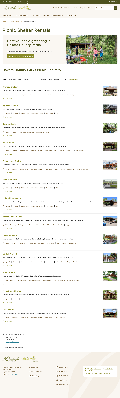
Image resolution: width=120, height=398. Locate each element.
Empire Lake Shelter (12, 161)
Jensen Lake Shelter (12, 217)
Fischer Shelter (10, 179)
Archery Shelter (10, 87)
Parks (27, 2)
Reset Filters (73, 79)
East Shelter (8, 142)
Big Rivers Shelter (11, 105)
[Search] (115, 8)
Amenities (12, 79)
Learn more (8, 98)
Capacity (43, 79)
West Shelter (9, 309)
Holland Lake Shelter (12, 198)
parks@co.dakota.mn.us (12, 342)
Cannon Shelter (10, 124)
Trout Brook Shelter (12, 291)
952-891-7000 (13, 374)
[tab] (8, 15)
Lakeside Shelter (10, 235)
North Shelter (9, 272)
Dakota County (8, 2)
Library (19, 2)
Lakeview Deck (10, 254)
